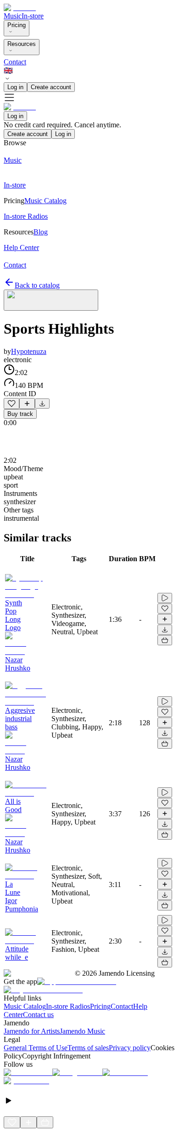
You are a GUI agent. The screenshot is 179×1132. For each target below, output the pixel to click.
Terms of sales (88, 1048)
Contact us (38, 1014)
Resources (21, 43)
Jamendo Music (82, 1031)
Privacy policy (130, 1048)
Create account (51, 87)
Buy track (20, 413)
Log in (15, 87)
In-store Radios (68, 1006)
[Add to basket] (164, 640)
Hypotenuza (28, 351)
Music (13, 16)
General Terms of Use (35, 1048)
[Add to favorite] (11, 403)
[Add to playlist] (27, 403)
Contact (15, 62)
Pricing (16, 25)
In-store (33, 16)
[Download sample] (42, 403)
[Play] (51, 300)
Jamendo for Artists (32, 1031)
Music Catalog (25, 1006)
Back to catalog (37, 285)
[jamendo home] (20, 7)
